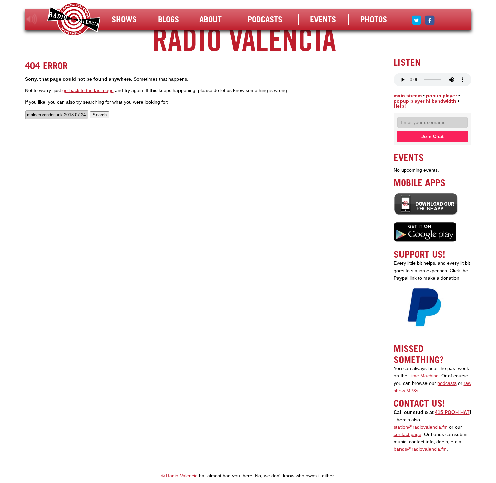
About (210, 19)
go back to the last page (88, 90)
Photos (373, 19)
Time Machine (424, 375)
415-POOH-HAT (452, 412)
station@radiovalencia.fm (421, 427)
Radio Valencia (182, 475)
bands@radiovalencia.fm (420, 449)
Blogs (168, 19)
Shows (124, 19)
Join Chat (432, 136)
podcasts (447, 383)
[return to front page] (73, 20)
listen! (32, 19)
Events (323, 19)
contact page (407, 434)
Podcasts (265, 19)
